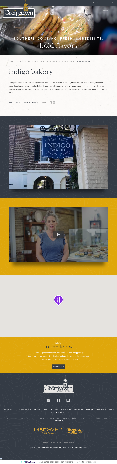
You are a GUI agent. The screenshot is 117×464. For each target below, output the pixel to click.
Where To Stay (41, 409)
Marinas (50, 418)
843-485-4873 (14, 103)
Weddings (66, 409)
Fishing (82, 418)
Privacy (59, 442)
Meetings (101, 409)
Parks (99, 418)
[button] (113, 10)
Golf (74, 418)
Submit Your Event (69, 442)
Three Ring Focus (80, 447)
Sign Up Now (58, 366)
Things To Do (24, 409)
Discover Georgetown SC (18, 9)
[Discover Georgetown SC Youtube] (68, 401)
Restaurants (38, 418)
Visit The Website (31, 103)
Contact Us (45, 442)
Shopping (25, 418)
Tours (91, 418)
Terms (53, 442)
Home (11, 61)
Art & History (63, 418)
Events (54, 409)
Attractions (13, 418)
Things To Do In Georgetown (30, 61)
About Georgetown (84, 409)
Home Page (9, 409)
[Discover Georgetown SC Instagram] (48, 401)
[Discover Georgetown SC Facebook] (58, 401)
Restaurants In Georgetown (60, 61)
